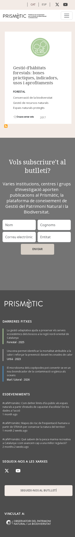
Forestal (11, 342)
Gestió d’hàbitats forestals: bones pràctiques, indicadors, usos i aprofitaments (35, 75)
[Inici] (24, 15)
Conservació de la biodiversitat (32, 97)
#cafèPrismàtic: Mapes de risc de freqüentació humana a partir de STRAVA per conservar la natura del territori (36, 425)
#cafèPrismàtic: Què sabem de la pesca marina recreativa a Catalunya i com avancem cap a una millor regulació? (36, 441)
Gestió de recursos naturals (31, 103)
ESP (44, 4)
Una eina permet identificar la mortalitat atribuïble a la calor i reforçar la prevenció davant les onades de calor (39, 352)
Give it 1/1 (15, 116)
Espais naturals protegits (29, 108)
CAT (33, 4)
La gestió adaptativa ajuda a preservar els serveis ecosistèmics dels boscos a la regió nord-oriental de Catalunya (38, 334)
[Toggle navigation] (66, 15)
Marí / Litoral (14, 379)
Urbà (10, 359)
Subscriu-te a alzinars (6, 126)
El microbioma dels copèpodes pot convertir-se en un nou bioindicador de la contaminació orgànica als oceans (39, 371)
